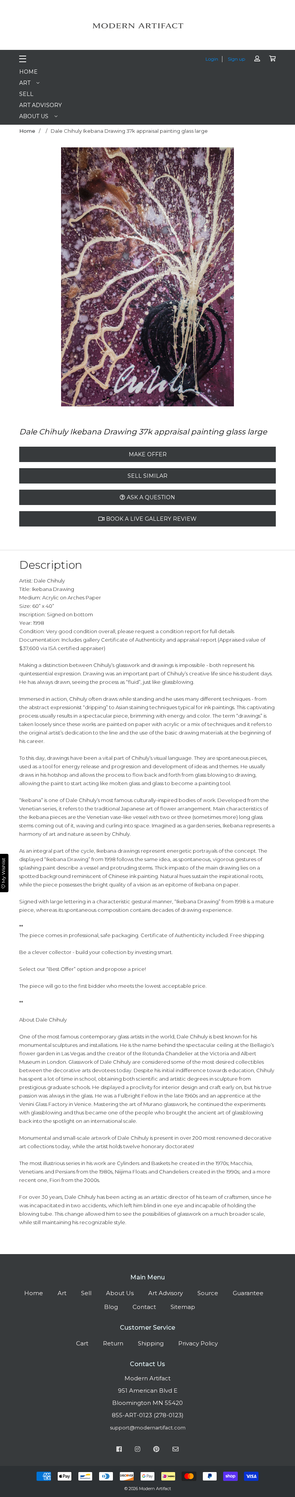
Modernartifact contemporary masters (147, 25)
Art (24, 83)
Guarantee (248, 1293)
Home (28, 71)
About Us (33, 116)
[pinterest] (156, 1450)
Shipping (151, 1343)
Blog (111, 1306)
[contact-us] (175, 1450)
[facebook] (119, 1450)
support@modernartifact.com (148, 1427)
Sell (26, 94)
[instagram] (137, 1450)
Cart (82, 1343)
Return (113, 1343)
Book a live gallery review (150, 518)
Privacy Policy (198, 1343)
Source (207, 1293)
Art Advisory (40, 105)
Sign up (236, 59)
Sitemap (183, 1306)
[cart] (272, 58)
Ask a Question (150, 497)
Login (212, 59)
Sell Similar (147, 475)
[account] (257, 58)
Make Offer (148, 454)
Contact (144, 1306)
